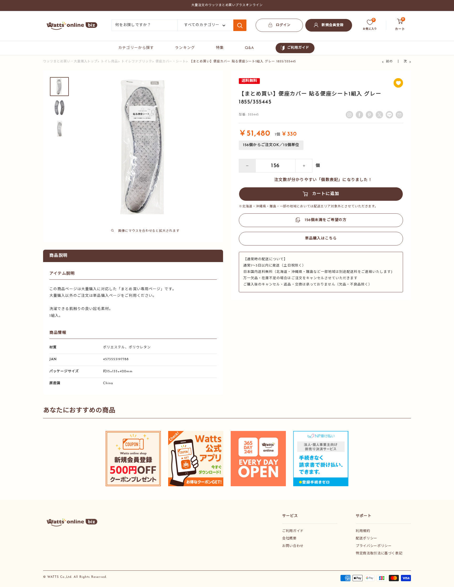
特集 (220, 48)
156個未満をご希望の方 (326, 220)
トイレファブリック (136, 61)
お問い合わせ (293, 546)
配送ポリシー (366, 538)
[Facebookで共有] (359, 114)
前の (389, 61)
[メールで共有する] (389, 114)
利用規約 (363, 531)
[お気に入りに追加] (398, 83)
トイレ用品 (109, 61)
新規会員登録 (333, 25)
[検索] (239, 25)
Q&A (249, 48)
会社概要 (289, 538)
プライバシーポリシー (374, 546)
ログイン (283, 25)
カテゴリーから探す (136, 48)
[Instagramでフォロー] (349, 114)
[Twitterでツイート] (379, 114)
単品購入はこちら (321, 238)
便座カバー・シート (171, 61)
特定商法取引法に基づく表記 (379, 553)
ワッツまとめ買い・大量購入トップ (70, 61)
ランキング (185, 48)
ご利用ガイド (298, 47)
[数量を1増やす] (304, 166)
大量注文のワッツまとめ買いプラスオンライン (227, 5)
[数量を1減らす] (247, 166)
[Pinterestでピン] (369, 114)
